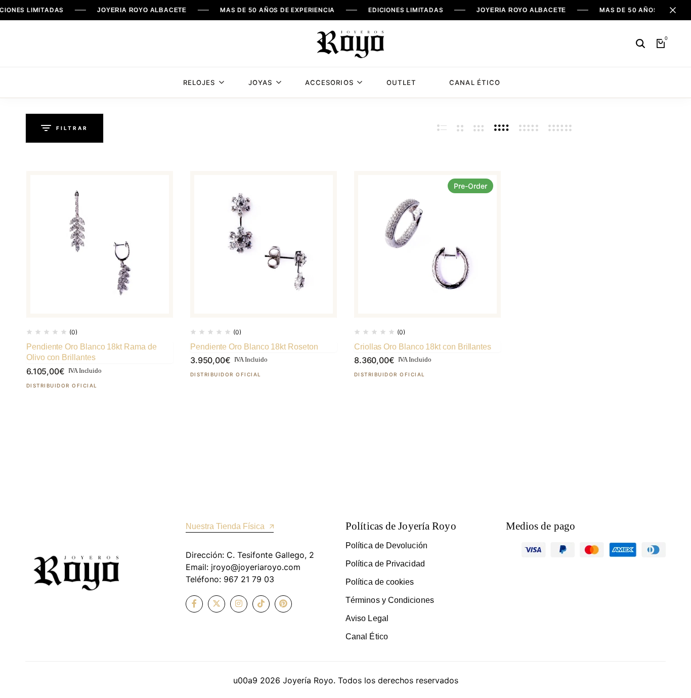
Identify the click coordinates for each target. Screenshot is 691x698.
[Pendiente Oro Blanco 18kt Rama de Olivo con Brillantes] (99, 244)
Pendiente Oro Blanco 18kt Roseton (254, 346)
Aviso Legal (367, 618)
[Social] (194, 604)
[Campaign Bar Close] (673, 10)
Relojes (199, 82)
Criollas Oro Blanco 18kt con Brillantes (422, 346)
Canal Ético (474, 82)
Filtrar (72, 128)
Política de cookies (380, 582)
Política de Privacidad (385, 563)
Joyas (260, 82)
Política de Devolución (386, 545)
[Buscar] (640, 43)
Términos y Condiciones (390, 600)
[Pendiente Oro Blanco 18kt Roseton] (263, 244)
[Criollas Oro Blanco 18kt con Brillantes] (427, 244)
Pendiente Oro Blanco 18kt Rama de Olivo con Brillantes (91, 352)
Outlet (401, 82)
